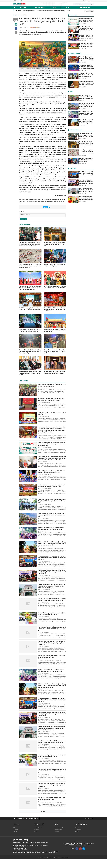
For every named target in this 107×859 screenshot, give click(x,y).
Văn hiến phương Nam (76, 130)
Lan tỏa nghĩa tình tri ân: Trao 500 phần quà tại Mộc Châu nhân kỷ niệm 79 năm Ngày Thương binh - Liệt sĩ (51, 485)
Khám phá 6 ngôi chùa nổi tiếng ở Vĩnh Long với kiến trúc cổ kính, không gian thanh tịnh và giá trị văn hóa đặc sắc (52, 599)
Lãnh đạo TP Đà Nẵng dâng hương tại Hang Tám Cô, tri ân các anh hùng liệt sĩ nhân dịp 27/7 (51, 656)
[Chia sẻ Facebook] (16, 28)
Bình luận (15, 19)
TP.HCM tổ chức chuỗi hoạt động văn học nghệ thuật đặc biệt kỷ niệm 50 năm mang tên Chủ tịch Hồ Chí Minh (55, 309)
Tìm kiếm (92, 4)
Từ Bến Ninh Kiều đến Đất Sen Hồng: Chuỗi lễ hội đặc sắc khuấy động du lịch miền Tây (29, 330)
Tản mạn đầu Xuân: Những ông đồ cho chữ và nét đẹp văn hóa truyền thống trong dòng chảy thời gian (54, 351)
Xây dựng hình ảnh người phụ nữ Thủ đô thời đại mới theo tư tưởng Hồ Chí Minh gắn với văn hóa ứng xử (86, 83)
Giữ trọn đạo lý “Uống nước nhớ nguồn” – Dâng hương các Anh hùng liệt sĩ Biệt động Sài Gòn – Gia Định (30, 373)
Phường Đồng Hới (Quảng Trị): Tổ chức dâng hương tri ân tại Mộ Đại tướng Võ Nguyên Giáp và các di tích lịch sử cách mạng (52, 501)
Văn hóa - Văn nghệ (49, 433)
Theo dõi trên (32, 27)
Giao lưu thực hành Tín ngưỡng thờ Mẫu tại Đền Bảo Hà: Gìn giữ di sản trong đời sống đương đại (52, 385)
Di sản (45, 388)
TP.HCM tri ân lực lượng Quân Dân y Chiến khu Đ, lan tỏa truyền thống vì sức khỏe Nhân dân (55, 287)
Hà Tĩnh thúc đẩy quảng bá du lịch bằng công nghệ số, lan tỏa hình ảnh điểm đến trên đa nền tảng (51, 826)
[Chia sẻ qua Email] (16, 32)
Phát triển (48, 561)
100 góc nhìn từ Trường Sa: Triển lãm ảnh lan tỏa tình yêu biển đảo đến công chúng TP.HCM (86, 75)
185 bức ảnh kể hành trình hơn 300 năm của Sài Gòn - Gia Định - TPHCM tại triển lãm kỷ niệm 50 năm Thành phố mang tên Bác (30, 288)
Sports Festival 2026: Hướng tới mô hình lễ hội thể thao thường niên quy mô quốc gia (51, 812)
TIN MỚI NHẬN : (18, 10)
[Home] (16, 24)
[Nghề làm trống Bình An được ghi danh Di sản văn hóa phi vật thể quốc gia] (73, 161)
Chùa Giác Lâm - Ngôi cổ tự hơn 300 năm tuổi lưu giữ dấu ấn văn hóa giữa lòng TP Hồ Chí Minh (54, 244)
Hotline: (88, 1)
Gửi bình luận (23, 219)
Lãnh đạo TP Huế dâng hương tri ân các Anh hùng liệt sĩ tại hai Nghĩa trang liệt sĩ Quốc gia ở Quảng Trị (52, 613)
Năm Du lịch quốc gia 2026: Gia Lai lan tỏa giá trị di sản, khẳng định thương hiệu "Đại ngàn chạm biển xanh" (51, 528)
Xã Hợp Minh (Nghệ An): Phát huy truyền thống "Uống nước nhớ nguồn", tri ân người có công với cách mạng (52, 471)
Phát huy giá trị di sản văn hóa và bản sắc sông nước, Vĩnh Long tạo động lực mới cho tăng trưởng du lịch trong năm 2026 (51, 515)
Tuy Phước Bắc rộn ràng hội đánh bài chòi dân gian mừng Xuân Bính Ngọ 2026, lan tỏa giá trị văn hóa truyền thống (30, 351)
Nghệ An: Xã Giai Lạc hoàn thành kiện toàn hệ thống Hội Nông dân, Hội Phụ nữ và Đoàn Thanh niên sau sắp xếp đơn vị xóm (52, 842)
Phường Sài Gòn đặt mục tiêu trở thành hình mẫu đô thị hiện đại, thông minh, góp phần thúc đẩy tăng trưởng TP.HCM (51, 856)
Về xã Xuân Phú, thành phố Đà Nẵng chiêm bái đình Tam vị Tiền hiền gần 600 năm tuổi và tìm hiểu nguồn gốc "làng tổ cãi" (52, 628)
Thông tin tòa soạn (89, 11)
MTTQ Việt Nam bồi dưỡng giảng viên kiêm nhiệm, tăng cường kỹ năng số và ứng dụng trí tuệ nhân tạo (51, 399)
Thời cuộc (48, 402)
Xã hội (47, 416)
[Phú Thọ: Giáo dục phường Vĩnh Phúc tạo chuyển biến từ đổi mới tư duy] (28, 418)
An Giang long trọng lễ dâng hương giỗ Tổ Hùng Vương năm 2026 (55, 330)
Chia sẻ (46, 207)
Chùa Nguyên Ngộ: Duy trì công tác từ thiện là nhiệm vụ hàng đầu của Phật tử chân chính (54, 372)
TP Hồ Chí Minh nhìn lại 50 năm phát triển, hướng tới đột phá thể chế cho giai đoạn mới (29, 308)
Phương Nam (48, 447)
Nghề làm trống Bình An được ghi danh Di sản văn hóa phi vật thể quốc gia (54, 265)
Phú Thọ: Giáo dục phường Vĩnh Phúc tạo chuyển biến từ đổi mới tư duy (29, 10)
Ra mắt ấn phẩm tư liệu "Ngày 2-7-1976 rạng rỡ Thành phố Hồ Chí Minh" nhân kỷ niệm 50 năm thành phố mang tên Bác (30, 266)
